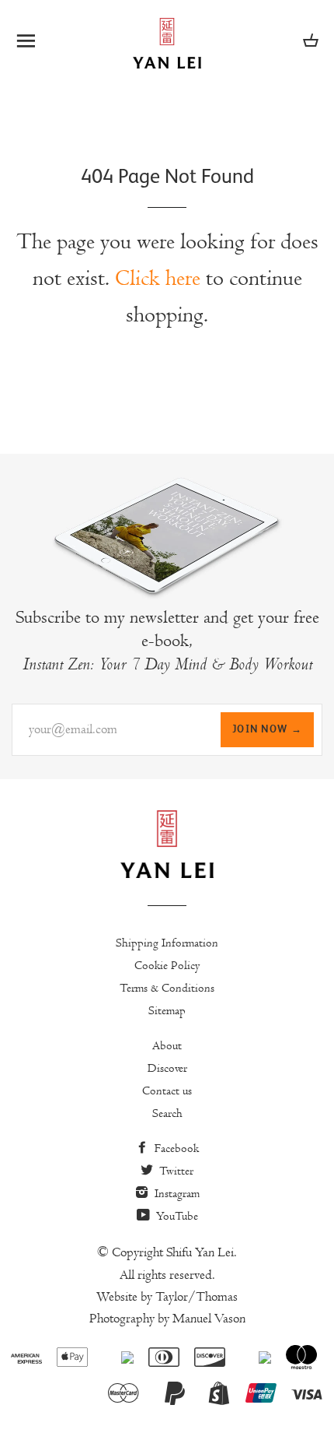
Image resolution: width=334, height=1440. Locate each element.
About (167, 1045)
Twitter (174, 1171)
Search (167, 1113)
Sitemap (167, 1010)
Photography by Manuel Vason (167, 1318)
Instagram (175, 1193)
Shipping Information (167, 943)
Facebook (175, 1148)
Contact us (167, 1091)
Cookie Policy (167, 965)
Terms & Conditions (167, 988)
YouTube (175, 1216)
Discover (167, 1068)
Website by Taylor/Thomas (167, 1297)
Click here (157, 278)
